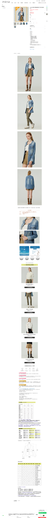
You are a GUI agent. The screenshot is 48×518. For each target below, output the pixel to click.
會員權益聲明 (28, 517)
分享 (31, 49)
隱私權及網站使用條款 (19, 517)
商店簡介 (18, 516)
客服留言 (28, 516)
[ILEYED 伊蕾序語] (6, 2)
